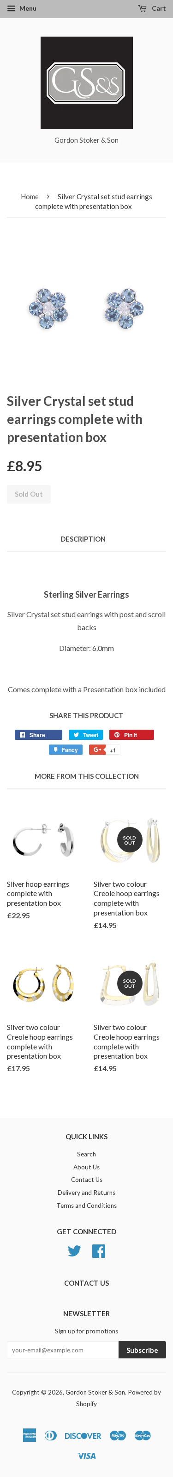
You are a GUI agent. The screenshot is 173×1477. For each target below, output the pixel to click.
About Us (86, 1167)
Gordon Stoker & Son (95, 1392)
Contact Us (86, 1179)
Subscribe (142, 1350)
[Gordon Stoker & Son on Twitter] (74, 1249)
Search (86, 1154)
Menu (27, 8)
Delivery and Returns (86, 1192)
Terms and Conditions (86, 1205)
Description (83, 539)
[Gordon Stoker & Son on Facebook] (99, 1249)
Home (30, 196)
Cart (158, 8)
